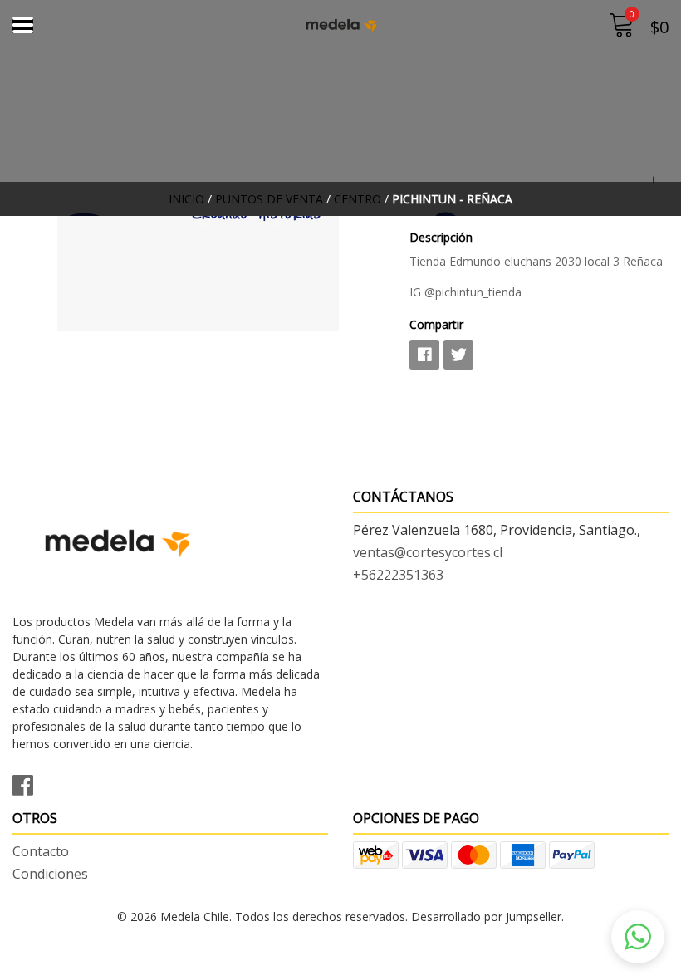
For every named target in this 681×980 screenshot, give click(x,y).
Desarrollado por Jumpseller (486, 916)
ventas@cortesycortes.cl (427, 552)
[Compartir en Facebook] (424, 355)
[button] (637, 936)
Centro (357, 199)
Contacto (40, 851)
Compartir (436, 324)
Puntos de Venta (269, 199)
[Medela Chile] (341, 25)
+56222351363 (398, 575)
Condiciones (50, 874)
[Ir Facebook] (29, 782)
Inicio (186, 199)
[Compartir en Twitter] (458, 355)
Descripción (441, 237)
